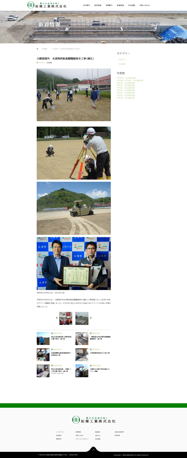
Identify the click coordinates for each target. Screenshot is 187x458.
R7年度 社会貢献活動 (126, 95)
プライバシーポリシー (82, 439)
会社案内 (86, 5)
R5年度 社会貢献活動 (126, 90)
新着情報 (120, 5)
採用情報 (97, 5)
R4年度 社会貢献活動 (126, 88)
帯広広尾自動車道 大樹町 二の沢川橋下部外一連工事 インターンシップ (61, 371)
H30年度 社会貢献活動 (126, 78)
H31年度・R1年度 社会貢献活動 (130, 80)
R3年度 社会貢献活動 (126, 85)
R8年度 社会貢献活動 (126, 98)
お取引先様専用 (119, 432)
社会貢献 (131, 5)
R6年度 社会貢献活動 (126, 93)
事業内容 (58, 439)
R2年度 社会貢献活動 (126, 83)
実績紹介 (109, 5)
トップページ (60, 432)
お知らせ (121, 59)
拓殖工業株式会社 (128, 455)
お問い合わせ (144, 5)
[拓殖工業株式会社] (46, 4)
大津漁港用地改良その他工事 (100, 353)
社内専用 (117, 435)
